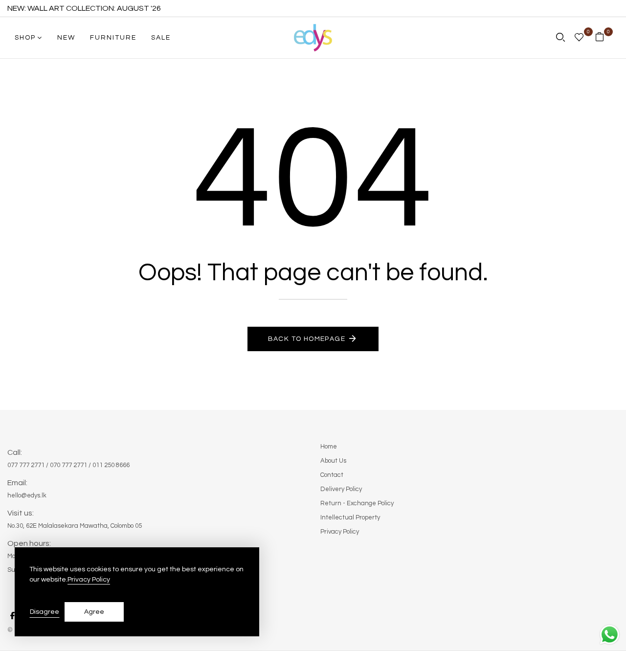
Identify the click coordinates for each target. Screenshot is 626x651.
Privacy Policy (88, 579)
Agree (94, 611)
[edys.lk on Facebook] (12, 616)
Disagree (44, 611)
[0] (579, 38)
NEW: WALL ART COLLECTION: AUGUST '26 (84, 8)
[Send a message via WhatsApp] (609, 634)
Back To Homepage (306, 339)
